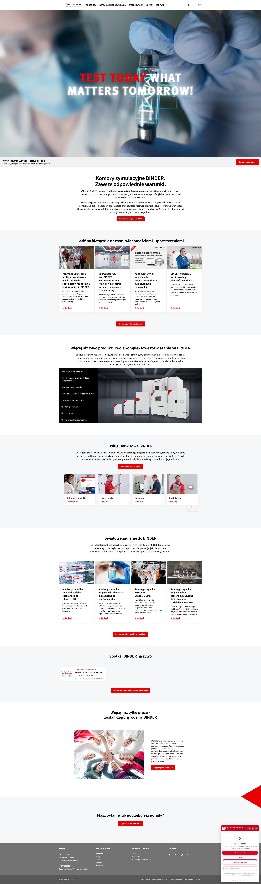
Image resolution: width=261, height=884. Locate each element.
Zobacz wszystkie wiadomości (131, 324)
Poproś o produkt (240, 853)
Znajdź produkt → (247, 162)
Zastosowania (136, 5)
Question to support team (240, 862)
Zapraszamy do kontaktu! (130, 823)
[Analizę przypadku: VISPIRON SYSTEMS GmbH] (148, 572)
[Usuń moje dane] (249, 828)
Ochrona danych (145, 880)
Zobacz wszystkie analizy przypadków (130, 634)
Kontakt (160, 5)
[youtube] (176, 854)
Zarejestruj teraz (72, 502)
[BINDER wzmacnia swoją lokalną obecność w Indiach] (184, 257)
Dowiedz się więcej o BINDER (130, 219)
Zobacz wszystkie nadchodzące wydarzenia (130, 690)
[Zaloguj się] (194, 5)
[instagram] (182, 854)
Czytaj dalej (67, 308)
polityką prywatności (247, 875)
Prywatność (245, 880)
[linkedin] (188, 854)
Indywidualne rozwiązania (112, 5)
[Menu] (61, 5)
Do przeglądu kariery (162, 767)
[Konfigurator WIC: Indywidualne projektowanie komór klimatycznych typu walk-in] (148, 257)
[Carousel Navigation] (131, 508)
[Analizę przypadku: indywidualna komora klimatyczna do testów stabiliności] (112, 572)
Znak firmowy (188, 880)
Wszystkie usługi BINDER (130, 466)
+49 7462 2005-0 (65, 866)
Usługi (149, 5)
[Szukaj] (189, 5)
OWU (166, 880)
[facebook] (169, 854)
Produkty (91, 5)
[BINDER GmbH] (73, 5)
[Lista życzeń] (199, 5)
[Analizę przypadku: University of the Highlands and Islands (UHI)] (76, 572)
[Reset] (246, 828)
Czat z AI (240, 857)
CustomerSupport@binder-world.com (73, 869)
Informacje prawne (176, 880)
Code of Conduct (157, 880)
